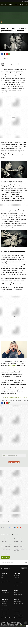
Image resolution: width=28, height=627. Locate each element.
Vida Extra (16, 577)
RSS (18, 527)
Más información (21, 625)
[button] (12, 64)
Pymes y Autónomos (18, 603)
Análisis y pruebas (5, 538)
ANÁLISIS (11, 4)
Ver (15, 462)
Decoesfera (3, 603)
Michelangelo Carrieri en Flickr (18, 397)
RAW (15, 553)
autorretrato (12, 365)
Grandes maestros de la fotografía (19, 549)
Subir (23, 568)
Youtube (12, 527)
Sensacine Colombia (18, 615)
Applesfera (3, 579)
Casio (4, 21)
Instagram (15, 527)
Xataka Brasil (4, 614)
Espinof (16, 585)
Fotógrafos (3, 541)
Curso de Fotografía (18, 546)
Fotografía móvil (18, 541)
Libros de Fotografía (5, 546)
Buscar (26, 562)
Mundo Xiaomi (4, 582)
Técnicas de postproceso (7, 544)
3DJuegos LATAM (17, 612)
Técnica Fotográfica (5, 549)
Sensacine (16, 584)
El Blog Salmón (17, 601)
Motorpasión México (18, 617)
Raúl (6, 397)
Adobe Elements (5, 553)
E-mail (9, 54)
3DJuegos (16, 575)
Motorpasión (17, 592)
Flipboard (7, 54)
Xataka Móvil (4, 577)
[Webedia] (25, 1)
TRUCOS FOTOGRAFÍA (19, 4)
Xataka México (4, 612)
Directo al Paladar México (6, 617)
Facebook (2, 54)
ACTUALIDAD (4, 4)
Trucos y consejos (10, 400)
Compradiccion (4, 605)
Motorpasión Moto (18, 594)
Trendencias (4, 601)
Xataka (2, 575)
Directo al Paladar (5, 592)
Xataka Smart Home (5, 581)
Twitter (4, 54)
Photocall (19, 400)
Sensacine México (18, 614)
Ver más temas (5, 557)
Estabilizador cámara (15, 522)
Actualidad (16, 544)
